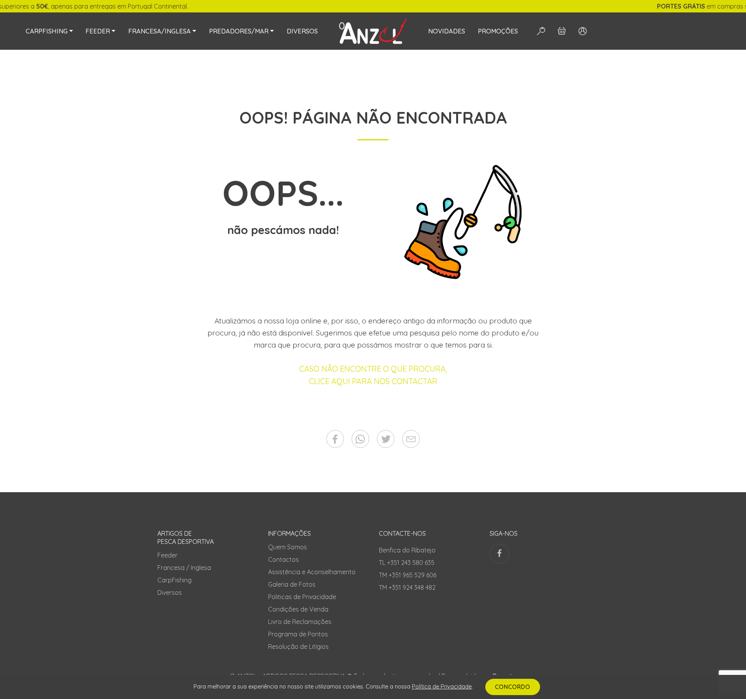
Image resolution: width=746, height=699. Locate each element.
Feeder (167, 555)
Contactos (283, 559)
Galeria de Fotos (291, 584)
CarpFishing (174, 580)
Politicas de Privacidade (302, 597)
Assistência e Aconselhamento (312, 572)
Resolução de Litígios (298, 646)
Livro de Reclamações (299, 622)
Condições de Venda (298, 609)
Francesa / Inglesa (184, 567)
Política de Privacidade (442, 686)
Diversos (169, 592)
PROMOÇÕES (498, 31)
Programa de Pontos (298, 634)
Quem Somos (287, 547)
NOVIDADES (446, 31)
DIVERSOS (302, 31)
